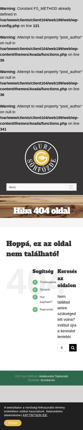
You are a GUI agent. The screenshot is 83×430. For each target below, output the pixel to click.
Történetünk (48, 282)
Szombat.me (47, 380)
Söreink (45, 289)
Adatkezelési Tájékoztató (53, 376)
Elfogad (12, 422)
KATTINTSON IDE (35, 415)
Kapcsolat (46, 309)
